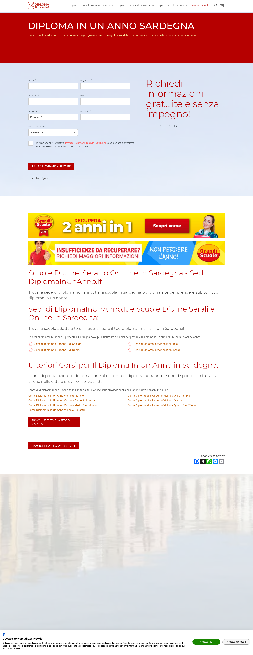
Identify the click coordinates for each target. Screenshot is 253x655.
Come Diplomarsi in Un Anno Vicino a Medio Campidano (62, 405)
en (153, 126)
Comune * (85, 111)
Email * (84, 95)
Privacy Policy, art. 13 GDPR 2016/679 (85, 143)
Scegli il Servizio (36, 126)
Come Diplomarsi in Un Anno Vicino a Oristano (156, 400)
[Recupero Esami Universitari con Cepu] (38, 5)
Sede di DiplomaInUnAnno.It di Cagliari (57, 344)
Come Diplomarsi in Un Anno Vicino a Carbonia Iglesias (62, 400)
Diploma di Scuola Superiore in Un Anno (92, 5)
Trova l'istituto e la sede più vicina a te (52, 422)
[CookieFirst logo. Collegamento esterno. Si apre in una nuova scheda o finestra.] (4, 634)
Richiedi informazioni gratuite (53, 445)
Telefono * (33, 95)
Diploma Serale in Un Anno (173, 5)
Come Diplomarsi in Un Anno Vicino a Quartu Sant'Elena (162, 405)
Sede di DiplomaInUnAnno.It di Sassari (157, 350)
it (147, 126)
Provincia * (34, 111)
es (168, 126)
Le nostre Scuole (200, 5)
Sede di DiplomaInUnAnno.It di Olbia (156, 344)
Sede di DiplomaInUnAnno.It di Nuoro (57, 350)
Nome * (32, 80)
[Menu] (222, 6)
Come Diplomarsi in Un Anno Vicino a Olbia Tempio (159, 395)
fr (175, 126)
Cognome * (86, 80)
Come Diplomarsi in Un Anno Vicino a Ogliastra (57, 410)
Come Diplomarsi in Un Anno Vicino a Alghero (56, 395)
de (161, 126)
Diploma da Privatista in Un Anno (136, 5)
